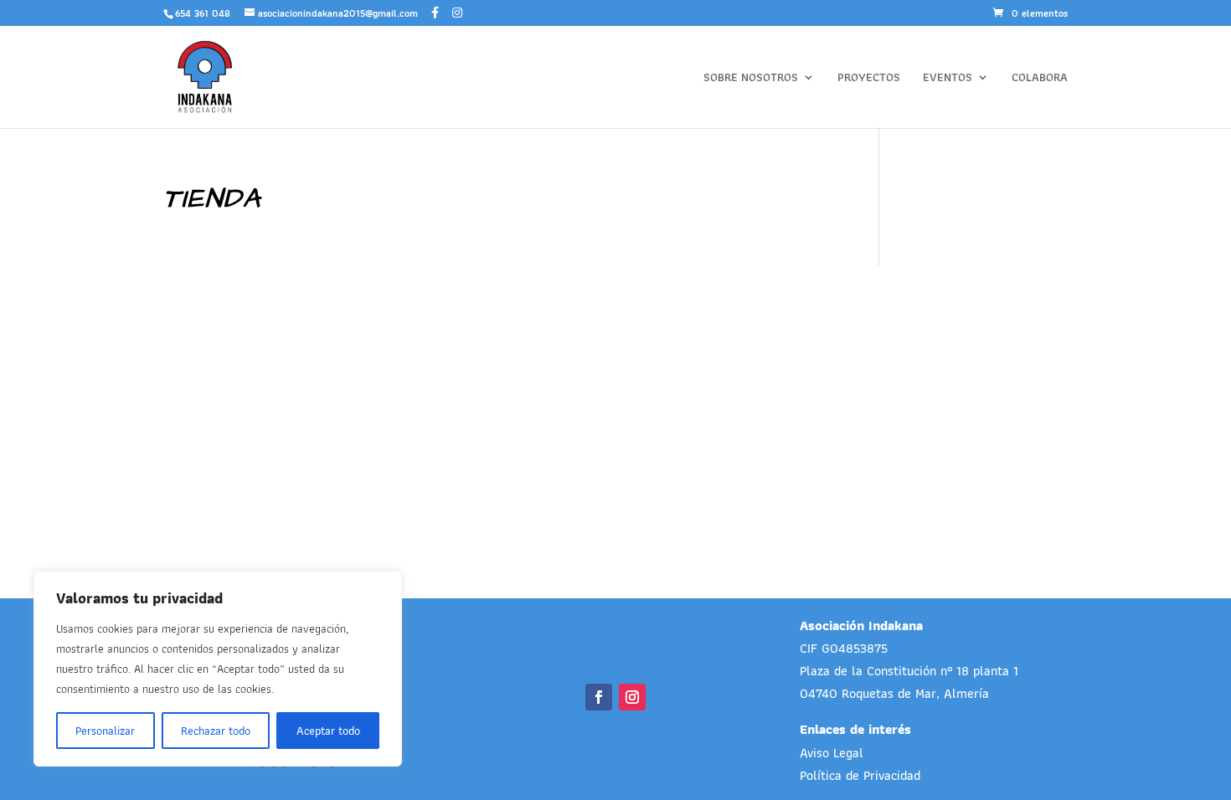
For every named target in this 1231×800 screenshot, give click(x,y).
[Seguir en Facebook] (598, 697)
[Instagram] (457, 12)
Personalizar (105, 730)
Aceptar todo (328, 730)
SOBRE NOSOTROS (750, 78)
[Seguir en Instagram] (632, 697)
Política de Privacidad (860, 775)
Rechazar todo (215, 730)
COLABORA (1040, 78)
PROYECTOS (868, 78)
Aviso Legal (831, 752)
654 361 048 (202, 13)
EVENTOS (947, 78)
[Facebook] (435, 12)
